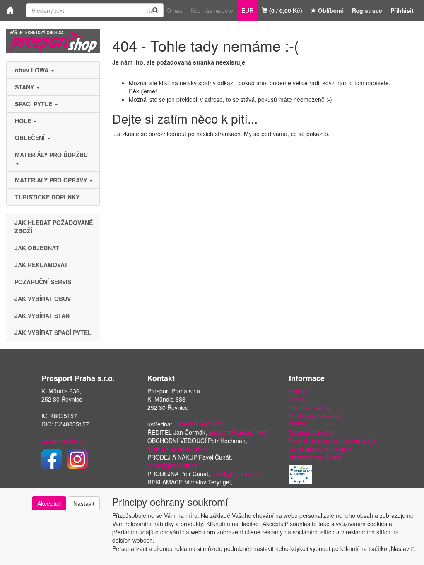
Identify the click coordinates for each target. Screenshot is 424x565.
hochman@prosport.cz (177, 449)
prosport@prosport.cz (237, 432)
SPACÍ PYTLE (34, 104)
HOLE (24, 121)
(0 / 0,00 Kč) (284, 10)
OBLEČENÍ (30, 138)
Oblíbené (330, 10)
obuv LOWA (32, 70)
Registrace (367, 10)
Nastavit (83, 503)
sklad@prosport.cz (236, 473)
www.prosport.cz (62, 440)
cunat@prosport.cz (172, 465)
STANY (25, 87)
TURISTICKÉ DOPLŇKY (47, 197)
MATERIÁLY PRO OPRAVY (52, 180)
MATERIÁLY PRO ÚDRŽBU (52, 155)
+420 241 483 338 (198, 424)
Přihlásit (402, 10)
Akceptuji (49, 503)
